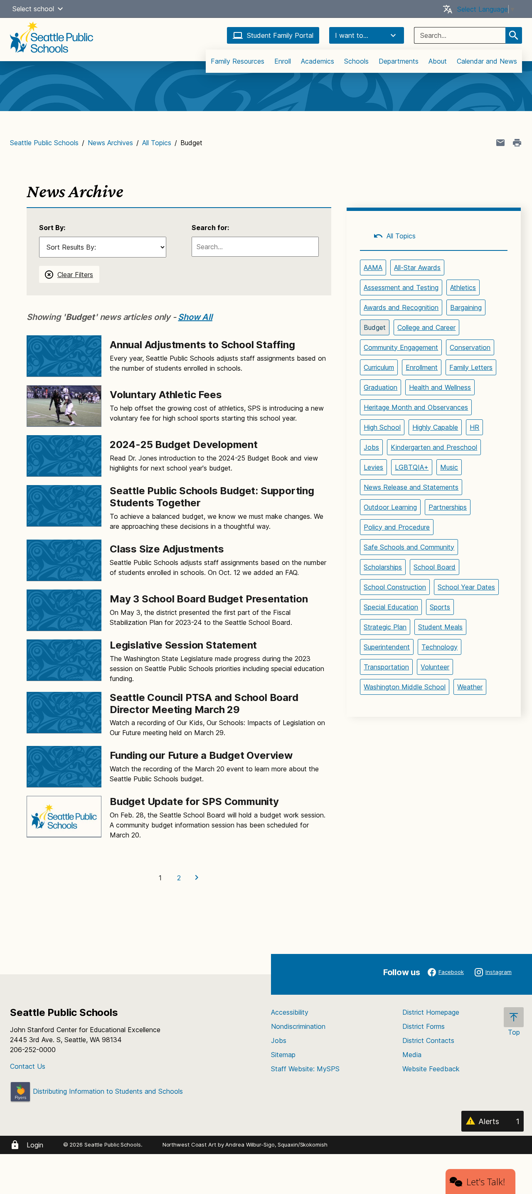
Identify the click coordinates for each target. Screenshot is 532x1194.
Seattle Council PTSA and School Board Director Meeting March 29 (204, 703)
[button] (60, 9)
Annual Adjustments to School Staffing (202, 345)
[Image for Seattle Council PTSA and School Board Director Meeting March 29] (64, 712)
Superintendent (387, 647)
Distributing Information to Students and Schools (107, 1091)
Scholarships (383, 567)
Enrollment (422, 367)
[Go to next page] (198, 878)
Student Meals (440, 627)
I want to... (351, 35)
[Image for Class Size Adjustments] (64, 560)
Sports (440, 607)
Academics (317, 61)
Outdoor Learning (390, 507)
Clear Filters (75, 274)
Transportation (386, 667)
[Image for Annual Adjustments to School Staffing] (64, 356)
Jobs (371, 447)
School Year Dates (466, 587)
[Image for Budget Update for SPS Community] (64, 816)
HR (474, 427)
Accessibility (289, 1012)
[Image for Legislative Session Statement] (64, 660)
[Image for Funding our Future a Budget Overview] (64, 767)
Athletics (463, 287)
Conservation (470, 347)
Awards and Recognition (401, 307)
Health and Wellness (440, 387)
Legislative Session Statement (183, 645)
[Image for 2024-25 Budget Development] (64, 456)
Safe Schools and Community (409, 547)
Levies (373, 467)
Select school (33, 9)
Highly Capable (435, 427)
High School (382, 427)
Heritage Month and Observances (416, 407)
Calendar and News (487, 61)
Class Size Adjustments (167, 549)
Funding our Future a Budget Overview (201, 755)
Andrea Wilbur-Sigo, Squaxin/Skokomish (276, 1144)
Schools (356, 61)
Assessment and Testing (401, 287)
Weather (470, 687)
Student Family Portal (280, 35)
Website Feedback (431, 1069)
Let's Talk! (485, 1181)
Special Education (391, 607)
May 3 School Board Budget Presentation (209, 599)
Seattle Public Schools (44, 143)
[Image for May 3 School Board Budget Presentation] (64, 610)
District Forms (423, 1026)
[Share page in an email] (500, 143)
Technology (439, 647)
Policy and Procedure (397, 527)
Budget (375, 327)
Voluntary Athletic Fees (166, 395)
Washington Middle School (405, 687)
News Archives (110, 143)
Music (449, 467)
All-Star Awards (417, 267)
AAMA (373, 267)
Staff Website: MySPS (305, 1069)
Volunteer (435, 667)
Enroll (282, 61)
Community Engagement (401, 347)
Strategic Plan (385, 627)
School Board (435, 567)
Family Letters (471, 367)
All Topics (156, 143)
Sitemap (283, 1054)
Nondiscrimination (298, 1026)
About (438, 61)
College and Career (426, 327)
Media (411, 1054)
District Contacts (428, 1040)
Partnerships (448, 507)
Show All (195, 317)
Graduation (380, 387)
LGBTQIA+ (412, 467)
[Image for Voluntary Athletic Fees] (64, 406)
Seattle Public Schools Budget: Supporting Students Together (212, 497)
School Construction (395, 587)
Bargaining (466, 307)
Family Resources (237, 61)
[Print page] (517, 143)
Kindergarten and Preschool (434, 447)
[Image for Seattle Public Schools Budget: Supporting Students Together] (64, 506)
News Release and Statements (411, 487)
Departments (399, 61)
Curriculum (379, 367)
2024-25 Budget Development (184, 444)
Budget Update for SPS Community (194, 801)
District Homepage (430, 1012)
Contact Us (27, 1066)
